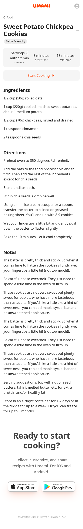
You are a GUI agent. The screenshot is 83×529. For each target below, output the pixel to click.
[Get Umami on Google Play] (58, 487)
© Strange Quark (28, 517)
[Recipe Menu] (77, 30)
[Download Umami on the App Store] (23, 487)
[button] (15, 41)
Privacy (54, 517)
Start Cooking (39, 75)
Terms (43, 517)
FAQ (63, 517)
